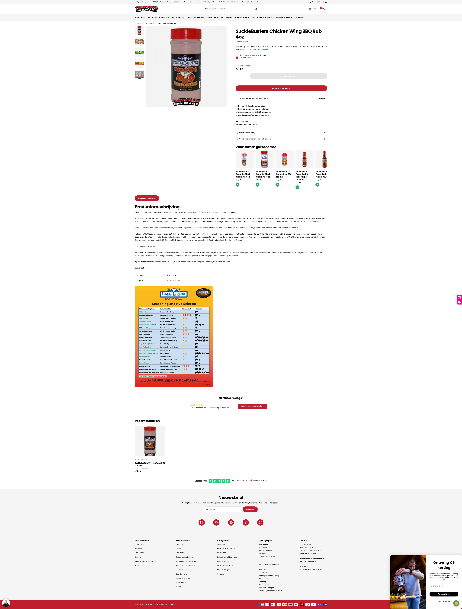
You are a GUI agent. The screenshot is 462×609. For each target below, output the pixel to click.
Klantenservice (182, 540)
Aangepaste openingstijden (269, 564)
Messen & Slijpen (284, 17)
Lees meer (263, 50)
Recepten (138, 557)
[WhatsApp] (260, 522)
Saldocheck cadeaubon (184, 557)
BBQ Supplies (178, 17)
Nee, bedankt (444, 601)
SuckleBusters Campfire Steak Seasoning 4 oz (243, 174)
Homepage (139, 23)
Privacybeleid (181, 582)
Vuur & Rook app (182, 570)
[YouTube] (216, 522)
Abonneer (250, 509)
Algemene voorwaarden (185, 578)
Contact (179, 548)
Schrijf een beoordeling (252, 406)
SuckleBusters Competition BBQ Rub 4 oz (284, 174)
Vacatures (138, 548)
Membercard (139, 553)
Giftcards (299, 17)
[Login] (315, 9)
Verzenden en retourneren (186, 561)
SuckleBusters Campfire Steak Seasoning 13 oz (263, 174)
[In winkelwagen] (237, 185)
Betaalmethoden (182, 553)
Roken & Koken (242, 17)
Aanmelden (444, 594)
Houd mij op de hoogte (281, 88)
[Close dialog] (458, 558)
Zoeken (256, 9)
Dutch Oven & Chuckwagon (219, 17)
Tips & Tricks (139, 544)
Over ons (179, 544)
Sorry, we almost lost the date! (146, 561)
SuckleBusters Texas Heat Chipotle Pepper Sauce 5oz (303, 175)
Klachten (179, 587)
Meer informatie (142, 540)
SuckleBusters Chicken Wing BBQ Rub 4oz (150, 464)
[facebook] (231, 522)
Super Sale (140, 17)
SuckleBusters (242, 42)
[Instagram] (202, 522)
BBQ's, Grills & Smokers (226, 548)
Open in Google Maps (267, 556)
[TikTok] (246, 522)
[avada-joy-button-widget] (456, 603)
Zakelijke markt (181, 574)
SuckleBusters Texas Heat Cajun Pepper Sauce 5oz (323, 174)
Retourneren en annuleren (186, 565)
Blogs (137, 565)
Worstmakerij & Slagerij (262, 17)
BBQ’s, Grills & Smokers (158, 17)
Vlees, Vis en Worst (195, 17)
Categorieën (222, 540)
